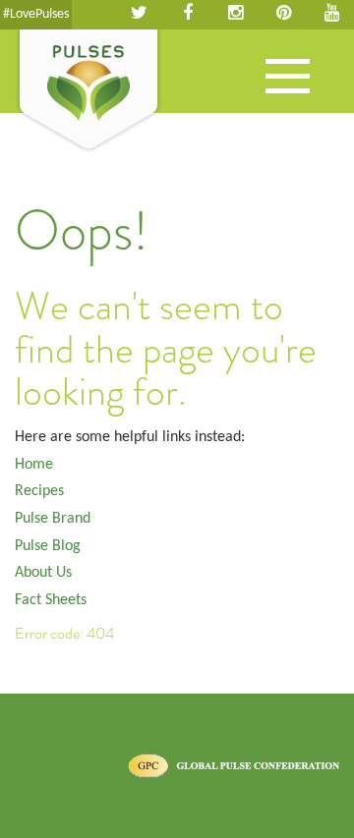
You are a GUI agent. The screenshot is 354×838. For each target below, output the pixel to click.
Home (34, 465)
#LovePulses (36, 14)
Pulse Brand (52, 519)
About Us (43, 573)
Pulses (88, 91)
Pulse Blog (48, 546)
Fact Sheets (51, 600)
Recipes (39, 491)
